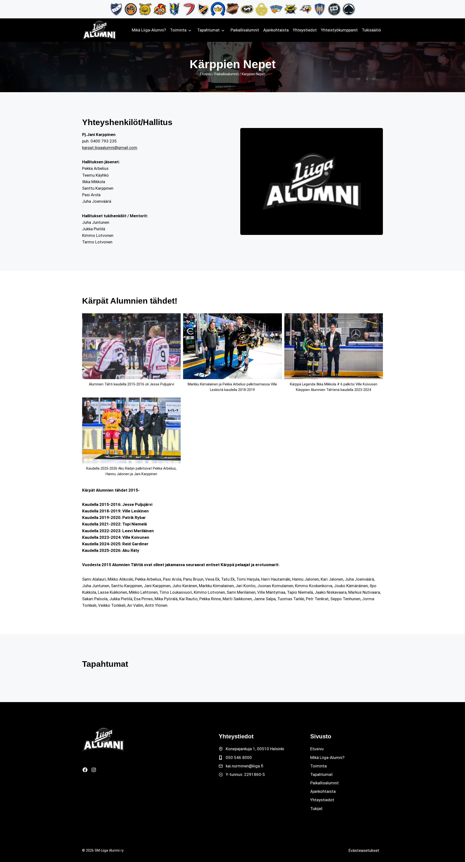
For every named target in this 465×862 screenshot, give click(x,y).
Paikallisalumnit (245, 30)
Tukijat (316, 808)
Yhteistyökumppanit (339, 30)
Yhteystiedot (305, 30)
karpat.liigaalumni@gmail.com (109, 147)
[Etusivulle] (103, 739)
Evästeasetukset (364, 850)
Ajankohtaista (276, 30)
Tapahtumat (208, 30)
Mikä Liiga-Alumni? (149, 30)
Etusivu (205, 74)
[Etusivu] (99, 30)
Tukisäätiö (371, 30)
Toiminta (178, 30)
